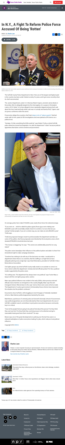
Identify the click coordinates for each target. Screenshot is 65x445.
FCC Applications (41, 425)
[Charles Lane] (5, 346)
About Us (26, 414)
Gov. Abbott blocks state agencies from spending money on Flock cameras (33, 390)
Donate (58, 2)
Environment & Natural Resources (20, 365)
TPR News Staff (54, 418)
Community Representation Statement (28, 433)
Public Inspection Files (42, 422)
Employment (27, 422)
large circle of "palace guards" (42, 115)
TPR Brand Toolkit (28, 425)
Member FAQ (40, 429)
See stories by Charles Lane (19, 354)
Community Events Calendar (55, 429)
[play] (4, 8)
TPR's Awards (53, 425)
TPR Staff (52, 414)
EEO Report (40, 418)
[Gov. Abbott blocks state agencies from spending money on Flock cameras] (7, 391)
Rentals (39, 432)
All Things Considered (12, 330)
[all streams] (62, 8)
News (14, 388)
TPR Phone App (54, 422)
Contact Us (26, 418)
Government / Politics (17, 376)
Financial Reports (41, 414)
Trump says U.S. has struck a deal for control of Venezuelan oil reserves (21, 400)
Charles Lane (11, 33)
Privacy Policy (27, 429)
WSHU (17, 325)
